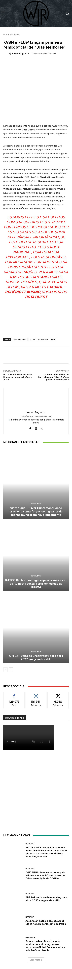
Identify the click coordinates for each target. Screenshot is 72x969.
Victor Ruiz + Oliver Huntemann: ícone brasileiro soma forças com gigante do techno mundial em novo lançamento (36, 511)
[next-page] (11, 669)
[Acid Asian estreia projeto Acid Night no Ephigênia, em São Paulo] (13, 921)
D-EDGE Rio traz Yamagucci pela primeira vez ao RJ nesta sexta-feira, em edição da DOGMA (36, 583)
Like (14, 694)
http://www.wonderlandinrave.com (36, 416)
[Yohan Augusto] (6, 53)
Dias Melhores (19, 339)
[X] (42, 428)
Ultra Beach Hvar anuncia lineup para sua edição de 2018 (17, 377)
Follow (36, 694)
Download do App (14, 718)
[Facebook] (30, 428)
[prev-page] (5, 669)
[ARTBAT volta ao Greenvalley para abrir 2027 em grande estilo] (36, 627)
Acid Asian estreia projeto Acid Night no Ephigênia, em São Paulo (45, 922)
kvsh (53, 339)
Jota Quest (43, 339)
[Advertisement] (36, 790)
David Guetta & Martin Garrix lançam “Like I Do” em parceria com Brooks (53, 377)
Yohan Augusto (20, 53)
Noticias (15, 34)
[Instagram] (36, 428)
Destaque (30, 938)
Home (6, 34)
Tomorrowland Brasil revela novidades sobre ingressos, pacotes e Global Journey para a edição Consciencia (45, 946)
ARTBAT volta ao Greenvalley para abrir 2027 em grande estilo (36, 657)
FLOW (32, 339)
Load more (35, 959)
